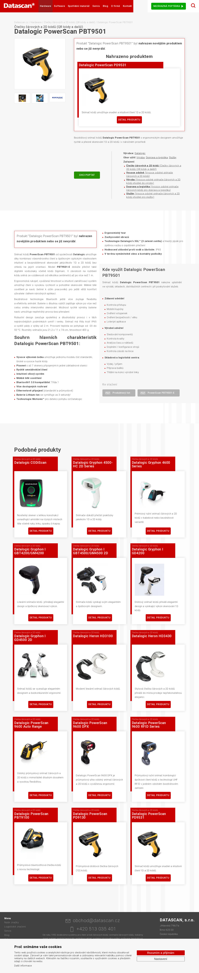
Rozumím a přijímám (160, 952)
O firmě (115, 6)
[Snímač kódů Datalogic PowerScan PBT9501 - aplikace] (40, 98)
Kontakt (127, 6)
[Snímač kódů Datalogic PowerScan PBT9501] (40, 64)
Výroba (141, 157)
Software (59, 6)
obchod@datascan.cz (96, 920)
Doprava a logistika (157, 157)
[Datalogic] (57, 97)
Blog (105, 6)
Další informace (23, 965)
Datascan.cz (21, 22)
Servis (96, 6)
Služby (172, 157)
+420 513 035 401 (96, 929)
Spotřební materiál (79, 6)
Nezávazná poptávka (166, 6)
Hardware (45, 6)
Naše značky (11, 922)
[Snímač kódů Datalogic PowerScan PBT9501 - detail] (22, 98)
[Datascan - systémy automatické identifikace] (19, 6)
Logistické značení (15, 926)
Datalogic (140, 153)
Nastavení (160, 958)
